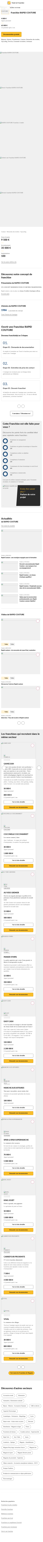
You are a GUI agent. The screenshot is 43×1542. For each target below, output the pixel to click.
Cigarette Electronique (9, 1411)
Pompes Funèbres (8, 1468)
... (4, 8)
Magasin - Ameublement (26, 1442)
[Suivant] (39, 768)
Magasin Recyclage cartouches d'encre (14, 1447)
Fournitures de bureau (9, 1432)
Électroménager (7, 1478)
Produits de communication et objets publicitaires (17, 1473)
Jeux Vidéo (17, 1437)
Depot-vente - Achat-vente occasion (13, 1421)
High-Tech (6, 1437)
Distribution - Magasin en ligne (12, 1426)
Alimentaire (21, 1395)
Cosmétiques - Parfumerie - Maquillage (14, 1416)
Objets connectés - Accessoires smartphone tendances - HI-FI (20, 1463)
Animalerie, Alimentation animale (12, 1400)
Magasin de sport (8, 1452)
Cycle (32, 1416)
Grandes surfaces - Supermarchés (29, 1432)
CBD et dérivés (35, 1406)
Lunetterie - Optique (9, 1442)
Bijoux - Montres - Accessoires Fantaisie (14, 1406)
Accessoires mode (8, 1395)
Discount (30, 1421)
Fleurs (27, 1426)
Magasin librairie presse (24, 1452)
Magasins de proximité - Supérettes (13, 1458)
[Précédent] (4, 768)
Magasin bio (33, 1447)
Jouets (26, 1437)
